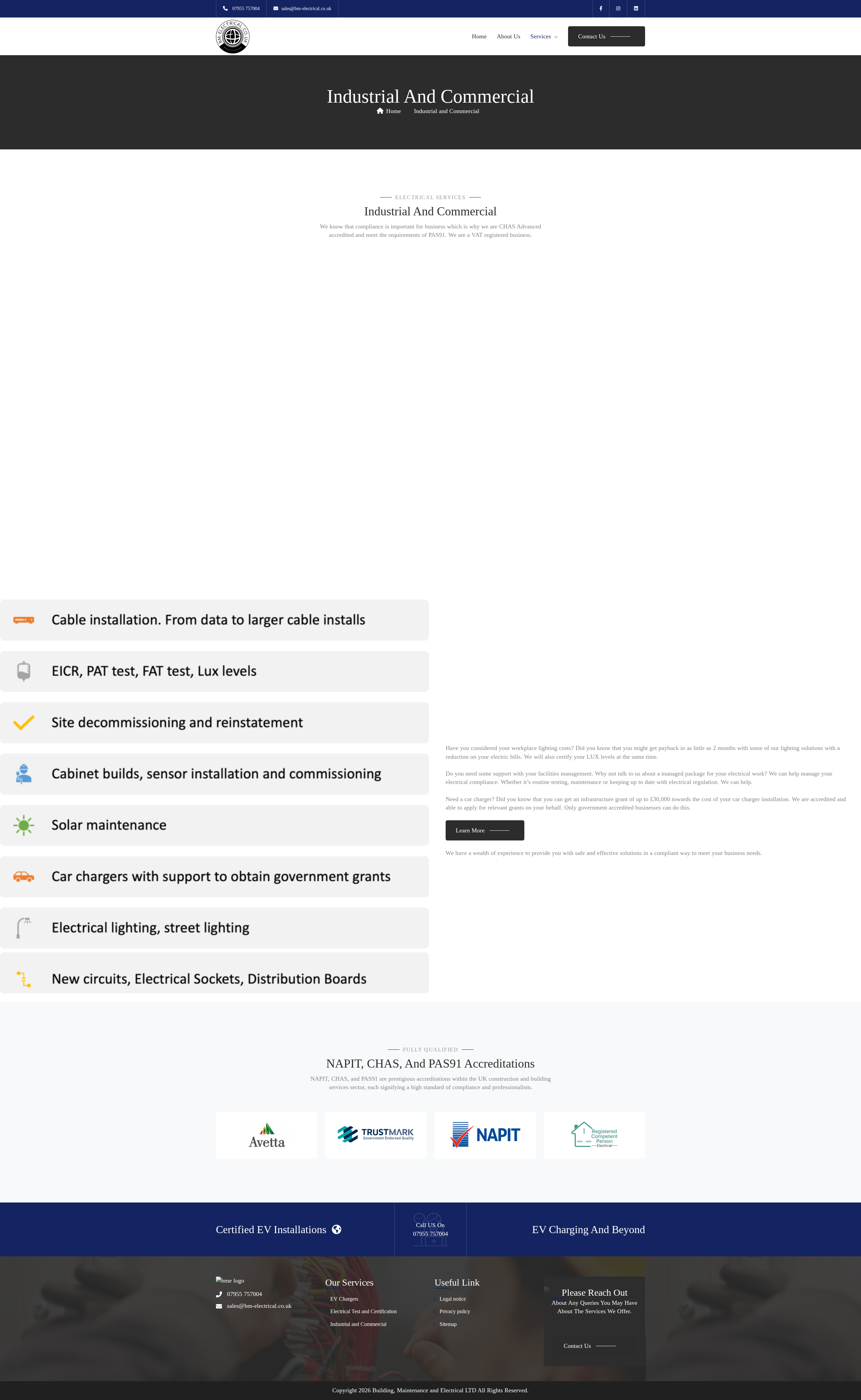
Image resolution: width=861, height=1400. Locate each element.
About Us (508, 36)
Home (479, 36)
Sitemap (448, 1324)
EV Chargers (344, 1299)
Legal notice (453, 1299)
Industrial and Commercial (358, 1324)
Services (540, 36)
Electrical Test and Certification (363, 1311)
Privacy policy (455, 1311)
